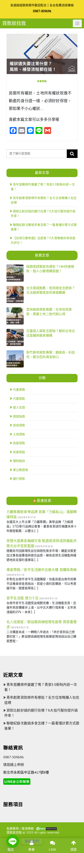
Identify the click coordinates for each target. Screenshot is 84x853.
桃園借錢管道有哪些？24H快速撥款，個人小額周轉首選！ (50, 269)
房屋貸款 (19, 443)
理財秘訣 (19, 461)
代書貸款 (19, 398)
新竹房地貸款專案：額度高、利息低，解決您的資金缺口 (50, 355)
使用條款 (28, 828)
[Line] (12, 841)
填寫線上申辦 (13, 764)
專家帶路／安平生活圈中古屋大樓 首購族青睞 (41, 570)
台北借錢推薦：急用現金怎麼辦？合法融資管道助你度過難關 (50, 290)
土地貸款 (19, 434)
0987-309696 (42, 11)
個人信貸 (19, 407)
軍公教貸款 (20, 470)
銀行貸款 (19, 478)
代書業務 (19, 389)
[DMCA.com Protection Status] (46, 828)
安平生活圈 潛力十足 (22, 598)
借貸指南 (19, 416)
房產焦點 (42, 81)
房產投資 (44, 501)
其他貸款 (19, 425)
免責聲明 (12, 828)
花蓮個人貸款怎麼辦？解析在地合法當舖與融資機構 (50, 333)
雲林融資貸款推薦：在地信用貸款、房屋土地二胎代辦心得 (49, 312)
